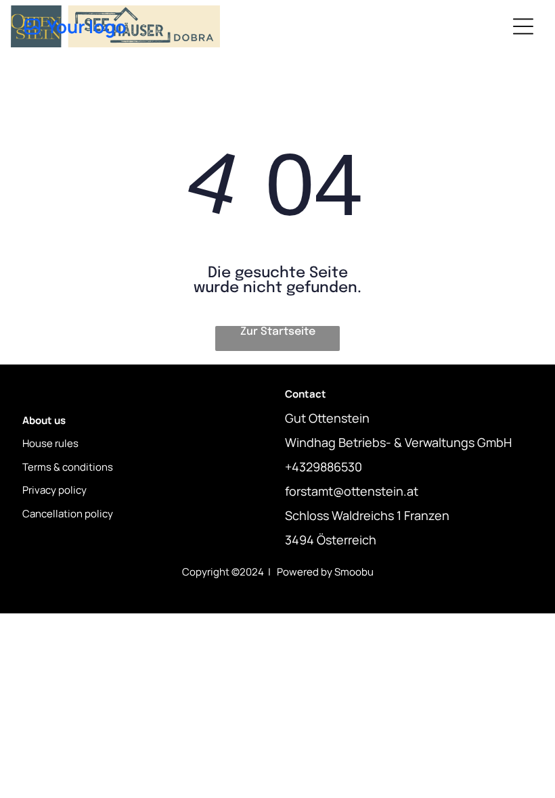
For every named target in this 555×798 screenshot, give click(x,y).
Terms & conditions (67, 467)
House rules (50, 443)
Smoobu (354, 572)
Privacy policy (54, 490)
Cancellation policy (67, 514)
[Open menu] (523, 26)
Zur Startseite (277, 331)
